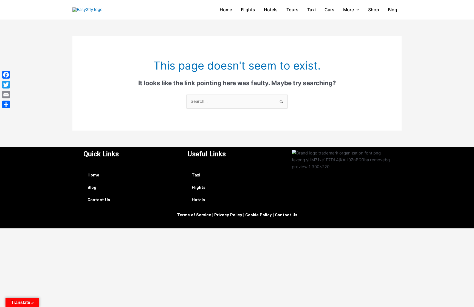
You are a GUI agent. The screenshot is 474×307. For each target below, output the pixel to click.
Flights (248, 9)
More (348, 9)
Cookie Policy (258, 214)
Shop (373, 9)
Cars (329, 9)
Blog (392, 9)
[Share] (6, 104)
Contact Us (99, 199)
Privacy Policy (228, 214)
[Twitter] (6, 85)
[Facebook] (6, 75)
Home (226, 9)
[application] (356, 9)
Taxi (311, 9)
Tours (292, 9)
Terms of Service (194, 214)
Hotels (271, 9)
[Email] (6, 94)
